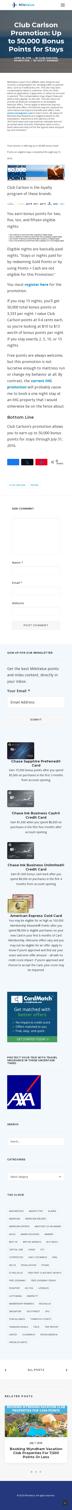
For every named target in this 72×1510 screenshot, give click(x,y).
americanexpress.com (20, 112)
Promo (34, 485)
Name (17, 562)
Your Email (18, 691)
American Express (19, 1226)
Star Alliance (17, 1318)
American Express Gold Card (36, 916)
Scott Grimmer (47, 60)
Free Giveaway (17, 1280)
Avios (12, 1234)
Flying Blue (16, 1272)
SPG (47, 1311)
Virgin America (49, 1334)
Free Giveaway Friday (43, 1280)
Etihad (45, 1265)
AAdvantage (16, 1210)
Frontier (14, 1288)
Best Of (13, 1241)
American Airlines (35, 1218)
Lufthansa (15, 1295)
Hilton (29, 1288)
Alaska (52, 1210)
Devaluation (28, 1265)
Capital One (16, 1249)
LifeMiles (43, 1288)
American (14, 1218)
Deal (55, 1257)
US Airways (28, 1334)
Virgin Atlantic (18, 1342)
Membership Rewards (21, 1303)
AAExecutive (36, 1210)
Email (17, 583)
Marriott (32, 1295)
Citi (42, 1249)
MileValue (45, 1303)
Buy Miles (52, 1241)
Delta (12, 1265)
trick (36, 1326)
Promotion (21, 60)
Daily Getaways (37, 1257)
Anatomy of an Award (48, 1226)
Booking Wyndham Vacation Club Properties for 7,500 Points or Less (36, 1453)
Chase (31, 1249)
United (13, 1334)
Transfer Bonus (18, 1326)
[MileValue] (20, 5)
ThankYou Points (40, 1318)
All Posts (36, 1369)
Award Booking (30, 1234)
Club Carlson (47, 58)
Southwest (33, 1311)
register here (36, 284)
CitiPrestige (16, 1257)
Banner (49, 1234)
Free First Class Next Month (44, 1272)
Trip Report (52, 1326)
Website (18, 603)
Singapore (15, 1311)
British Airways (32, 1241)
